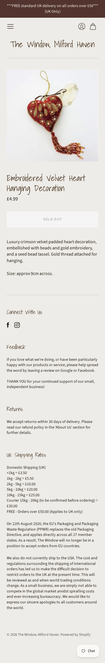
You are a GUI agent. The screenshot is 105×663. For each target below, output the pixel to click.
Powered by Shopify (75, 634)
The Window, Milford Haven (52, 44)
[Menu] (10, 26)
